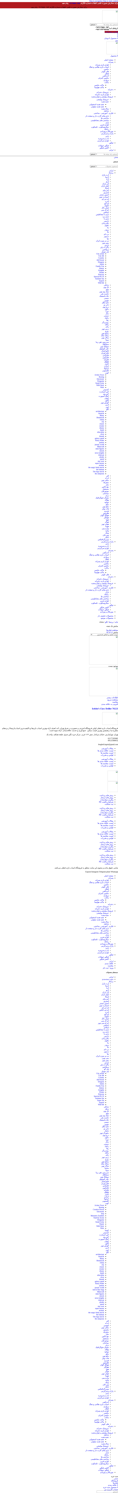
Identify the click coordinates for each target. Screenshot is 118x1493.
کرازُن (106, 366)
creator (101, 426)
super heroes (99, 463)
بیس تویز (105, 243)
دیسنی (106, 316)
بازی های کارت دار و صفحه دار (97, 116)
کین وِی (106, 394)
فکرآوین (106, 357)
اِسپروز (106, 192)
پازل (107, 123)
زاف (107, 327)
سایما (107, 1168)
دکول (107, 309)
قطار (107, 74)
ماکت (106, 82)
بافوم (107, 225)
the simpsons (99, 474)
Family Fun (100, 266)
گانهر (107, 400)
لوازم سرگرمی (103, 141)
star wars (101, 461)
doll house (100, 260)
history (101, 268)
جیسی (106, 298)
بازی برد (106, 217)
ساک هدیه (105, 109)
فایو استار (105, 351)
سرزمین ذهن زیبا (102, 342)
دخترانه (110, 577)
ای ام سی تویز (103, 1023)
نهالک (107, 500)
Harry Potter (99, 440)
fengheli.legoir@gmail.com (108, 744)
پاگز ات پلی (104, 247)
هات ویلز (105, 509)
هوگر (107, 522)
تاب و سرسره (103, 138)
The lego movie (98, 472)
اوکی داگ (105, 208)
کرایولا (106, 368)
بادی (107, 136)
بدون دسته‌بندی (107, 979)
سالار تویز (105, 338)
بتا (108, 228)
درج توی (106, 307)
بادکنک (106, 111)
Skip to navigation (96, 1)
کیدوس (106, 389)
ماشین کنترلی (103, 78)
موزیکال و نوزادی (106, 612)
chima (102, 420)
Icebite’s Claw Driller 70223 (105, 708)
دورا (107, 311)
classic (101, 424)
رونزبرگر (105, 322)
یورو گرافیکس (103, 539)
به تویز (106, 236)
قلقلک (106, 362)
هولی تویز (105, 524)
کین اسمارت (104, 392)
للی (107, 476)
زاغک (107, 324)
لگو (107, 409)
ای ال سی (105, 210)
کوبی (107, 373)
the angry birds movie (96, 467)
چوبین (106, 300)
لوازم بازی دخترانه (102, 94)
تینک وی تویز (104, 292)
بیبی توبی (105, 1058)
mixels (101, 451)
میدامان (106, 493)
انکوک (106, 206)
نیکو (107, 504)
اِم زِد (107, 201)
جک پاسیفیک (104, 296)
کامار (107, 364)
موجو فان (105, 491)
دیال (107, 314)
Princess (101, 275)
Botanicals (100, 418)
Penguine (100, 381)
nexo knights (99, 453)
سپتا (107, 340)
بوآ (108, 239)
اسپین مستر (104, 195)
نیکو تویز (105, 507)
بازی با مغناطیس (102, 214)
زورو (107, 331)
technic (101, 465)
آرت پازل (105, 175)
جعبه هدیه (105, 102)
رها (107, 320)
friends (101, 436)
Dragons (101, 262)
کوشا (107, 1230)
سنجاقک (105, 344)
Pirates (101, 272)
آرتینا (107, 177)
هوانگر (106, 517)
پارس (107, 245)
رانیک (107, 318)
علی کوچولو (104, 349)
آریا (107, 179)
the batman (100, 469)
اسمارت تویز (104, 197)
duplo (102, 430)
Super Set (100, 1100)
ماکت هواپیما (99, 87)
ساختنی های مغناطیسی (100, 120)
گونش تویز (105, 403)
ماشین (106, 69)
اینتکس (106, 212)
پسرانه (110, 550)
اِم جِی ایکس (104, 1010)
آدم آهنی (105, 76)
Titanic (101, 1224)
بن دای (106, 234)
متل (107, 485)
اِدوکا (107, 188)
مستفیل (106, 489)
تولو (107, 289)
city (103, 422)
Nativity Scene (98, 1218)
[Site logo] (110, 22)
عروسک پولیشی (102, 99)
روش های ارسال (106, 797)
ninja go (101, 455)
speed (102, 459)
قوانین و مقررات (107, 755)
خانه (116, 622)
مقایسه (110, 966)
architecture (100, 411)
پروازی (106, 80)
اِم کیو (106, 203)
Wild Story (100, 385)
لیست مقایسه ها (107, 753)
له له (107, 478)
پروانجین (105, 249)
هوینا (107, 526)
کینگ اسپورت (104, 396)
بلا (108, 232)
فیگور (111, 605)
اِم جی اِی (105, 199)
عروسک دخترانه (103, 92)
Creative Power (98, 1209)
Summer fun (99, 279)
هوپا (107, 520)
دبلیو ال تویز (104, 1133)
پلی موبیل (105, 252)
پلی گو (106, 1069)
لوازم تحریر (104, 125)
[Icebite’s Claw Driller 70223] (103, 664)
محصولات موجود (107, 618)
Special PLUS (99, 277)
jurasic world (99, 445)
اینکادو (106, 1027)
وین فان (106, 535)
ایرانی (111, 171)
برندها (111, 173)
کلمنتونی (105, 371)
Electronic (100, 379)
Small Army (99, 383)
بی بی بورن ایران (102, 241)
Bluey (102, 415)
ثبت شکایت (109, 804)
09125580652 (113, 740)
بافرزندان (105, 223)
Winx (102, 387)
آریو (107, 181)
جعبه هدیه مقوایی (97, 107)
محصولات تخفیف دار (105, 616)
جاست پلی (105, 294)
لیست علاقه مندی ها (105, 751)
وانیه (107, 531)
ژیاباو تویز (105, 333)
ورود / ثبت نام (108, 968)
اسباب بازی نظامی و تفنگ (99, 67)
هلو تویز (106, 513)
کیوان (107, 398)
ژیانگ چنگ (105, 335)
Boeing (101, 377)
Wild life (101, 283)
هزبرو (106, 511)
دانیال (107, 1131)
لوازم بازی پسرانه (102, 65)
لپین (107, 407)
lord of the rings (98, 1290)
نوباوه (107, 502)
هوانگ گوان (104, 515)
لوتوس (106, 1325)
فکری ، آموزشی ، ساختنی (103, 588)
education (100, 432)
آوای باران (105, 186)
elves (102, 434)
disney (101, 428)
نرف (107, 496)
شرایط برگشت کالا (106, 802)
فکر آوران (105, 353)
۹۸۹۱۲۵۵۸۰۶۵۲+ (102, 27)
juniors (101, 442)
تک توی (106, 287)
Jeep (102, 1214)
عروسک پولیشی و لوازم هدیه (102, 583)
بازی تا (106, 219)
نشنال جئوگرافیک (102, 498)
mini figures (100, 449)
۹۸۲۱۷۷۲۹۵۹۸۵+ (102, 29)
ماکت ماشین (99, 85)
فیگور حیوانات (103, 146)
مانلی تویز (105, 480)
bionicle (101, 413)
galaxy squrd (99, 438)
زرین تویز (105, 329)
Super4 (101, 281)
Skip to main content (110, 1)
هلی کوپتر (105, 71)
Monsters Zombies (97, 1216)
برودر (107, 230)
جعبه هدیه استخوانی (96, 104)
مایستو (106, 1330)
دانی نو (106, 305)
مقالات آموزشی (107, 748)
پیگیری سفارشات (111, 32)
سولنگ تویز (104, 346)
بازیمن (106, 221)
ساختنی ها (105, 118)
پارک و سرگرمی (107, 542)
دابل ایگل (105, 303)
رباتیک (106, 129)
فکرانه (106, 360)
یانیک (107, 537)
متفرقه (106, 482)
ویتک (107, 533)
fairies (102, 264)
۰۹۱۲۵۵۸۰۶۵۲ (74, 3)
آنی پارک (105, 184)
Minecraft (100, 447)
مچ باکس (105, 487)
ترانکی (106, 285)
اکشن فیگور (104, 148)
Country (101, 258)
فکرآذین (106, 355)
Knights (101, 270)
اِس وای (106, 190)
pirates (101, 457)
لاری (107, 405)
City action (100, 254)
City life (101, 256)
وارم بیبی (105, 528)
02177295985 (113, 738)
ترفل (107, 1109)
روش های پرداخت (106, 795)
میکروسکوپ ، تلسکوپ (100, 127)
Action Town (99, 375)
